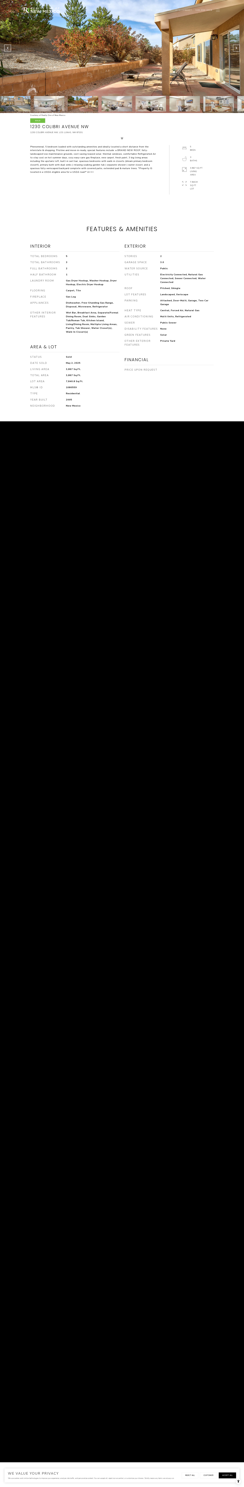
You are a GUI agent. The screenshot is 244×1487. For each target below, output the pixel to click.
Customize (208, 1475)
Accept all (227, 1475)
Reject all (190, 1475)
